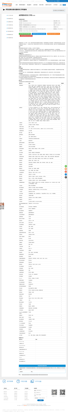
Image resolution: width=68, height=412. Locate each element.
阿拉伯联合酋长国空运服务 (25, 33)
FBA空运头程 (10, 15)
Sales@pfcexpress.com (14, 1)
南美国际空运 (10, 34)
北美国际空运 (10, 21)
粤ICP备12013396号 (20, 405)
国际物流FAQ (27, 399)
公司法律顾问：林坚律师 (42, 404)
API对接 (15, 399)
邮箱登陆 (33, 405)
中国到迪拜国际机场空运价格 (26, 35)
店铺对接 (15, 396)
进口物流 (22, 411)
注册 (60, 4)
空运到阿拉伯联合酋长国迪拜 (43, 374)
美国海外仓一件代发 (12, 411)
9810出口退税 (6, 398)
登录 (64, 4)
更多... (32, 371)
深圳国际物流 (6, 411)
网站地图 (45, 405)
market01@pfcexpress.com (39, 1)
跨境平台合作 (48, 4)
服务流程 (26, 393)
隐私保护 (26, 396)
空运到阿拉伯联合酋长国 (25, 374)
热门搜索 (26, 398)
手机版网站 (37, 405)
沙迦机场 (21, 371)
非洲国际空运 (10, 37)
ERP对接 (15, 398)
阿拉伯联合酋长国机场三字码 (53, 33)
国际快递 (5, 391)
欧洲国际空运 (10, 18)
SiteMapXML (49, 405)
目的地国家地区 (41, 405)
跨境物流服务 (22, 4)
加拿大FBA (18, 411)
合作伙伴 (26, 391)
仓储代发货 (5, 396)
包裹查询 (15, 393)
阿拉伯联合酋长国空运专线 (34, 374)
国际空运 (56, 10)
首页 (17, 4)
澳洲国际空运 (10, 28)
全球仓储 (35, 4)
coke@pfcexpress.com (26, 1)
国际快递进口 (6, 399)
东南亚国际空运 (10, 31)
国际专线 (5, 393)
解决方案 (41, 4)
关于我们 (55, 4)
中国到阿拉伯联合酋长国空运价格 (39, 33)
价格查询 (15, 391)
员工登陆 (30, 405)
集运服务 (29, 4)
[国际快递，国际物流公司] (7, 4)
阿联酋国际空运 (61, 10)
